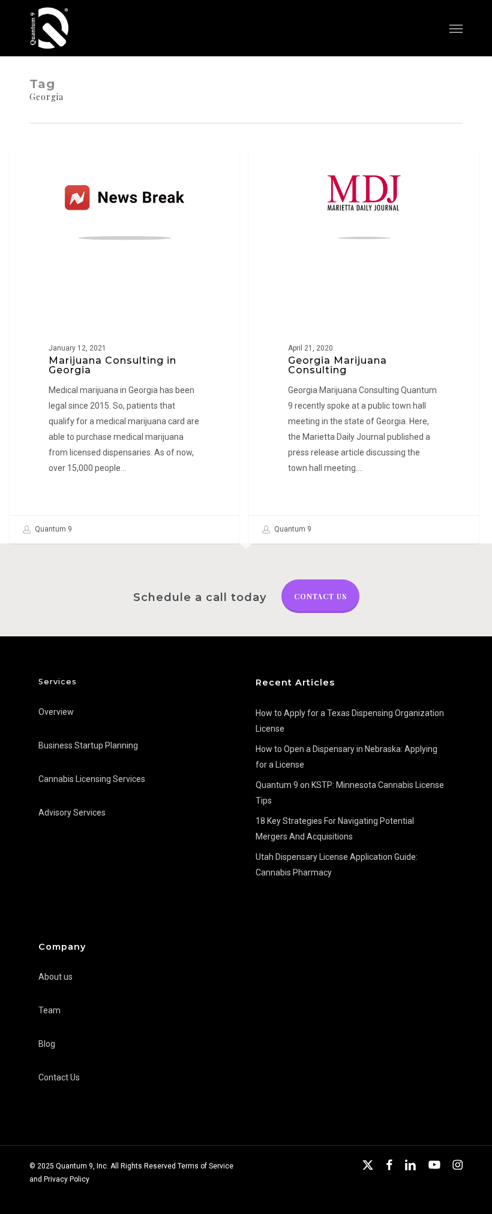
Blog (46, 1044)
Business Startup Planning (88, 745)
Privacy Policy (66, 1179)
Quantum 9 (52, 529)
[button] (456, 28)
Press (41, 166)
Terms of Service (205, 1166)
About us (55, 977)
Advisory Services (72, 812)
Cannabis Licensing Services (91, 779)
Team (49, 1010)
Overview (56, 712)
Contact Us (320, 596)
